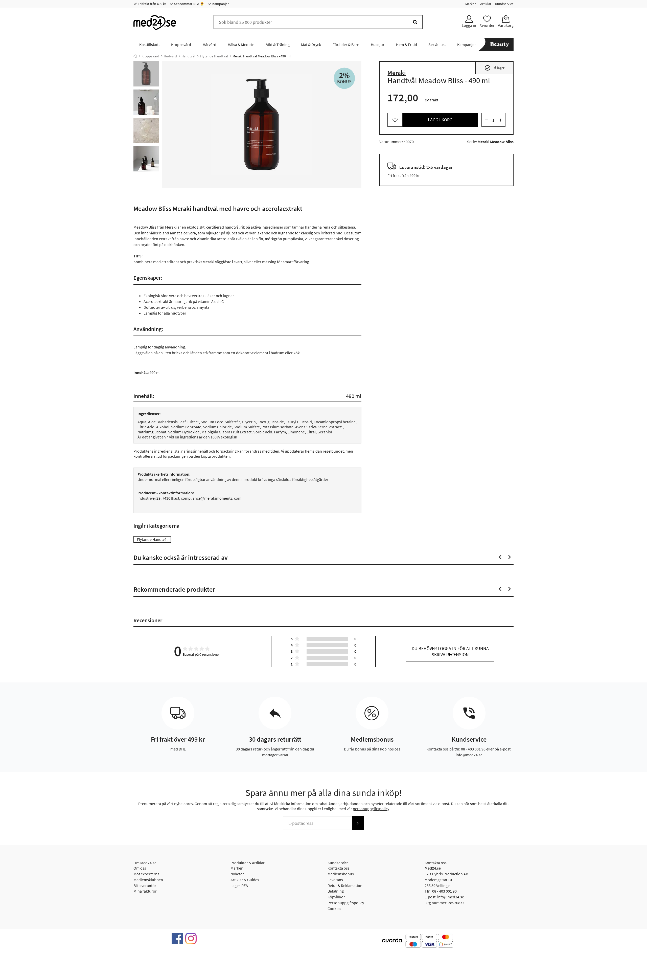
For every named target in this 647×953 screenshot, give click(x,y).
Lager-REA (239, 885)
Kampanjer (220, 4)
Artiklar (485, 4)
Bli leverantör (144, 885)
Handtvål (188, 56)
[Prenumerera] (358, 823)
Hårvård (209, 44)
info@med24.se (450, 896)
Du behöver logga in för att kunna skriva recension (450, 651)
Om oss (139, 868)
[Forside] (135, 56)
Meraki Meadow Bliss (496, 141)
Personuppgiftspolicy (346, 902)
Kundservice (504, 4)
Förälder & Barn (346, 44)
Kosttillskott (149, 44)
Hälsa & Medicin (241, 44)
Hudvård (170, 56)
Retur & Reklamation (345, 885)
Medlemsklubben (148, 879)
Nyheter (237, 873)
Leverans (335, 879)
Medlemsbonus (341, 873)
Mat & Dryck (311, 44)
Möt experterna (146, 873)
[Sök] (415, 22)
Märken (470, 4)
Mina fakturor (145, 891)
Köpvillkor (336, 896)
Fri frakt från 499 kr (151, 4)
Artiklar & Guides (244, 879)
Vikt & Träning (278, 44)
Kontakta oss (339, 868)
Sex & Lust (437, 44)
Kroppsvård (181, 44)
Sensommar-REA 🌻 (188, 4)
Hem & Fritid (406, 44)
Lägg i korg (440, 120)
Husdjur (377, 44)
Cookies (334, 908)
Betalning (336, 891)
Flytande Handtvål (214, 56)
